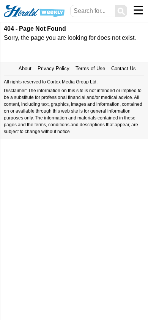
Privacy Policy (53, 68)
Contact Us (123, 68)
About (25, 68)
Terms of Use (90, 68)
